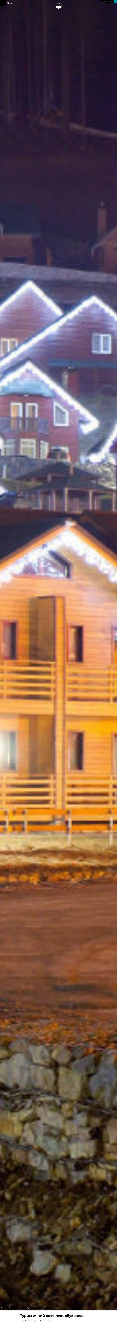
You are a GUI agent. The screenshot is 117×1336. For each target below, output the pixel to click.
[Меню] (3, 3)
